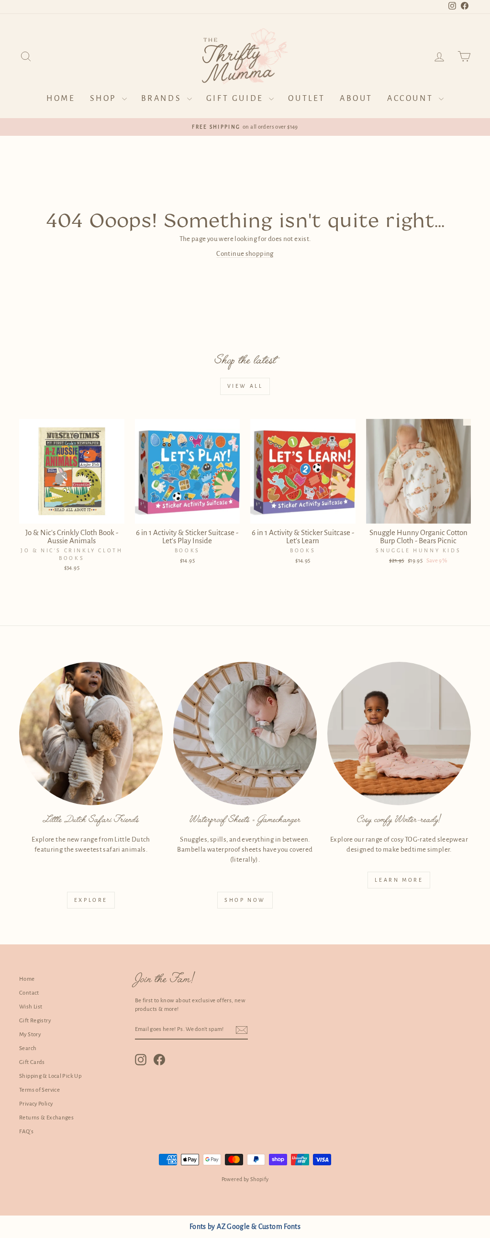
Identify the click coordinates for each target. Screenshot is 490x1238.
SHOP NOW (245, 900)
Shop (105, 98)
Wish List (30, 1007)
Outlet (306, 98)
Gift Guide (236, 98)
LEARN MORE (399, 880)
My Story (30, 1034)
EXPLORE (91, 900)
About (356, 98)
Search (27, 1048)
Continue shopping (244, 253)
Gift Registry (35, 1021)
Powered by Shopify (245, 1179)
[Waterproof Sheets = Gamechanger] (245, 733)
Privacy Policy (36, 1104)
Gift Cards (32, 1062)
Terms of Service (39, 1090)
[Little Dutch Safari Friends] (91, 733)
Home (60, 98)
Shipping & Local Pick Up (50, 1076)
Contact (29, 993)
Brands (163, 98)
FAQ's (26, 1131)
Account (411, 98)
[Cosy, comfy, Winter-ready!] (399, 733)
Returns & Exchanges (46, 1118)
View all (245, 386)
